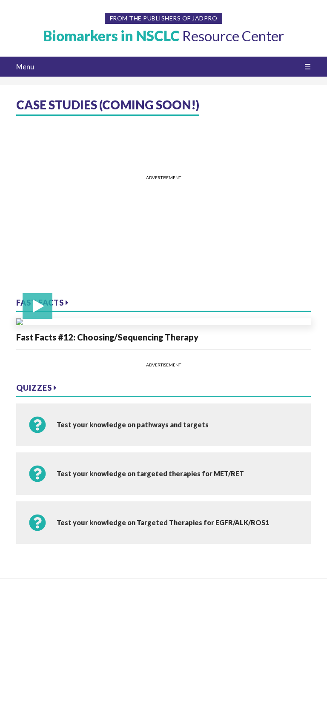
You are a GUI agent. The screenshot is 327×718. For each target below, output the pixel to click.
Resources (31, 612)
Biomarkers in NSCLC (163, 35)
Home (25, 599)
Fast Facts (41, 302)
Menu (25, 66)
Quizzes (35, 387)
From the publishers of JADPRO (164, 18)
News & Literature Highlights (42, 668)
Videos (26, 625)
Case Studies (34, 685)
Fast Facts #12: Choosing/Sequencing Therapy (107, 337)
